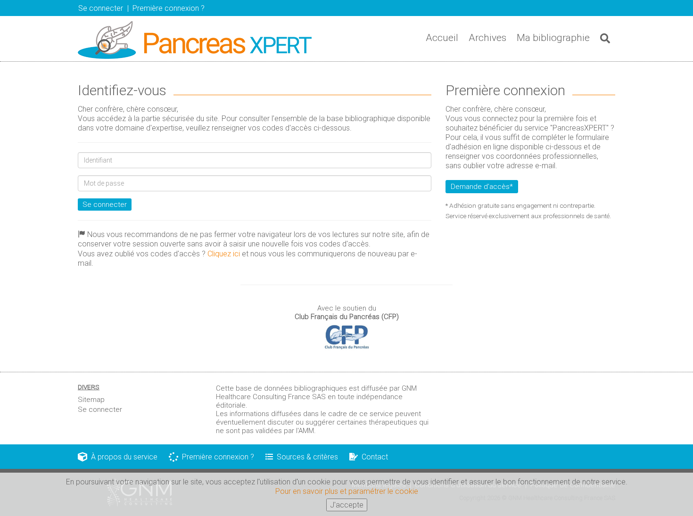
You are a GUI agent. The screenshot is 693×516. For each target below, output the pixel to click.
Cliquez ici (223, 253)
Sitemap (91, 399)
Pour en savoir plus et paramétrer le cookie (346, 491)
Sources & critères (305, 456)
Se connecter (104, 204)
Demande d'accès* (482, 186)
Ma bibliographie (553, 37)
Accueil (442, 37)
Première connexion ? (216, 456)
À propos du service (122, 456)
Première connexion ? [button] (168, 8)
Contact (373, 456)
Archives (487, 37)
